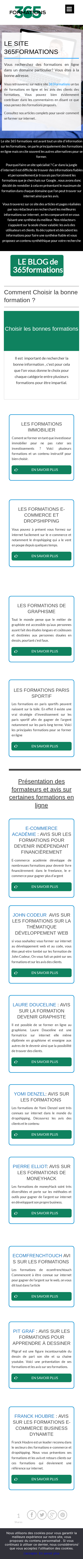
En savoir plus (49, 1553)
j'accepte (30, 1553)
